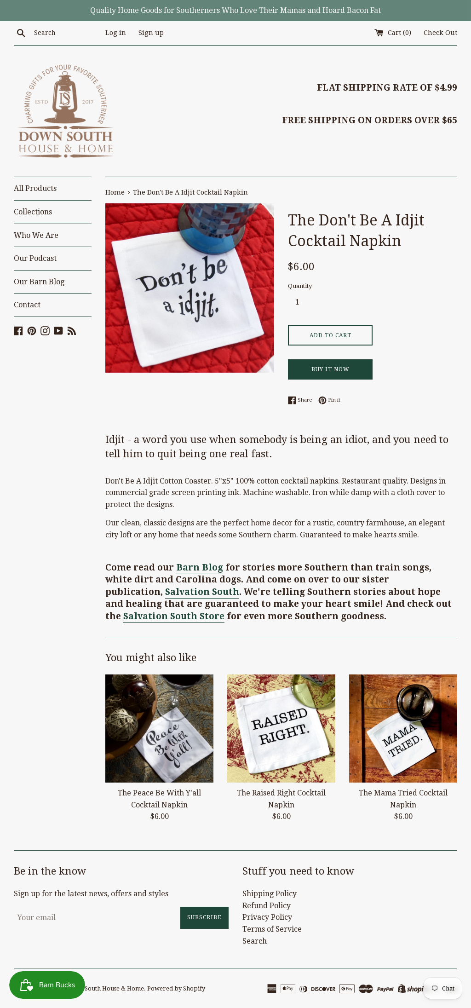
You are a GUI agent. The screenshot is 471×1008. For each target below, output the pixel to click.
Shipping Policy (269, 893)
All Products (35, 188)
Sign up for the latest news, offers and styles (91, 893)
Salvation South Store (173, 616)
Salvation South (202, 592)
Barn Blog (199, 567)
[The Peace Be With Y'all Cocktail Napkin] (159, 728)
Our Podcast (35, 258)
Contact (27, 304)
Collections (33, 211)
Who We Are (36, 235)
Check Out (440, 32)
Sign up (151, 32)
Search (254, 941)
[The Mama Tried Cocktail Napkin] (403, 728)
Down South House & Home (105, 988)
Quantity (300, 285)
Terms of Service (272, 929)
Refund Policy (266, 905)
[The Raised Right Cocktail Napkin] (281, 728)
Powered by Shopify (176, 988)
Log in (115, 32)
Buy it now (330, 369)
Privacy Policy (267, 917)
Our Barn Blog (39, 281)
